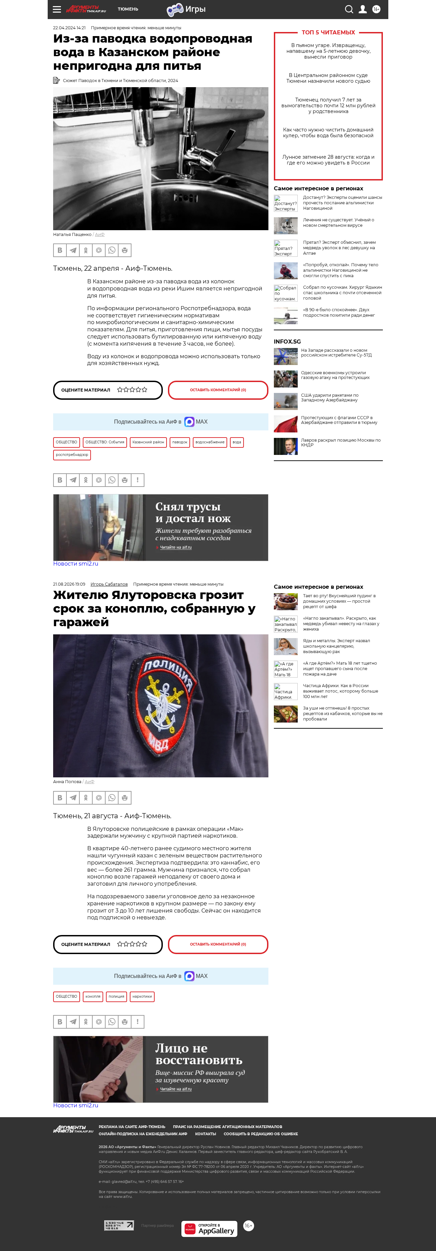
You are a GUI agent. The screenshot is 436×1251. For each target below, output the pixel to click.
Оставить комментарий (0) (218, 390)
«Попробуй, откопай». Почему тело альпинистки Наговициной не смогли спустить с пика (340, 270)
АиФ (100, 234)
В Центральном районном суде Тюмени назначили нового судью (328, 78)
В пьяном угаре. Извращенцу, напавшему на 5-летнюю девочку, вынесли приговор (328, 51)
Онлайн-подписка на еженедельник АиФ (143, 1134)
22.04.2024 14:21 (69, 27)
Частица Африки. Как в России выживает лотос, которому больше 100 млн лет (340, 691)
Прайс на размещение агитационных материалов (227, 1127)
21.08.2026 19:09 (69, 584)
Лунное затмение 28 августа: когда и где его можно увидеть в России (328, 160)
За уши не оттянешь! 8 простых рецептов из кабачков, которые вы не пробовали (343, 714)
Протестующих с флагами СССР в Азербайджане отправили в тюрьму (339, 420)
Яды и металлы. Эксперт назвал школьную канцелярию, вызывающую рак (336, 646)
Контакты (205, 1134)
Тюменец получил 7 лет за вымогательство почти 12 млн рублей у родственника (328, 105)
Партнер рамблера (157, 1225)
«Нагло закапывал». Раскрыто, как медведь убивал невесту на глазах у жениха (341, 624)
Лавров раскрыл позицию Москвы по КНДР (341, 442)
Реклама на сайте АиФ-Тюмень (132, 1127)
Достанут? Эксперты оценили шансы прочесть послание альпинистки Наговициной (342, 203)
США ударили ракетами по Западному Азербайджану (330, 397)
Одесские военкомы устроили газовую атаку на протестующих (335, 375)
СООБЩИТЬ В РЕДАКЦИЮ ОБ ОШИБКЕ (261, 1134)
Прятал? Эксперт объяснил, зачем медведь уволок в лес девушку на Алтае (339, 248)
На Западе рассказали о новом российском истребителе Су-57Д (336, 353)
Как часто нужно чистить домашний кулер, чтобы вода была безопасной (328, 133)
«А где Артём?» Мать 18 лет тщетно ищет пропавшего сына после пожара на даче (340, 669)
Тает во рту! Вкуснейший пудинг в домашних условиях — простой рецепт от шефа (339, 601)
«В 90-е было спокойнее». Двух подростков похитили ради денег (339, 312)
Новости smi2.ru (75, 563)
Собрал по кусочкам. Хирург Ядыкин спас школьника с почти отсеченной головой (342, 293)
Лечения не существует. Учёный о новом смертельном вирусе (338, 222)
